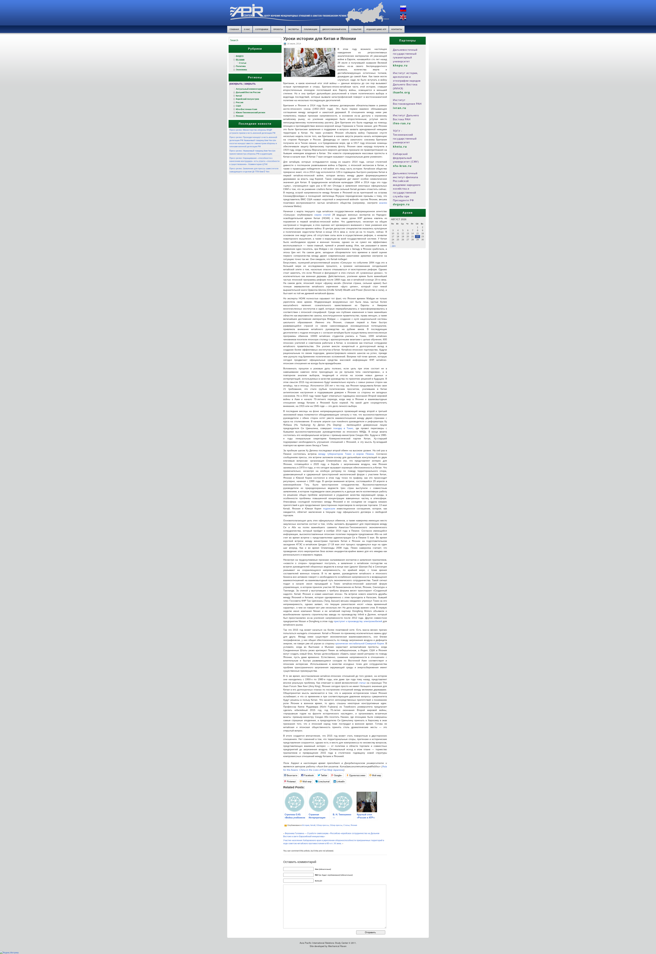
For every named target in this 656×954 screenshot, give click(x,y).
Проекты (278, 29)
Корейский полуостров (247, 98)
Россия (239, 102)
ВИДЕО (239, 56)
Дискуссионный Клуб (334, 29)
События (356, 29)
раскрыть (236, 83)
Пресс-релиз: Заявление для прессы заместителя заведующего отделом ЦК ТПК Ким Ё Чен (253, 170)
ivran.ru (399, 108)
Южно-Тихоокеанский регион (250, 112)
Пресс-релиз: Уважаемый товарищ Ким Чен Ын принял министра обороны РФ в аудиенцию (252, 152)
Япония (239, 115)
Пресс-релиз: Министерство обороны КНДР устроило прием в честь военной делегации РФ (252, 131)
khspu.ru (400, 65)
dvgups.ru (401, 204)
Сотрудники (261, 29)
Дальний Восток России (248, 92)
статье (362, 682)
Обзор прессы (322, 825)
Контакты (396, 29)
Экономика (241, 69)
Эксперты (293, 29)
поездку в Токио (343, 428)
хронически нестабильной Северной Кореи (359, 643)
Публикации (310, 29)
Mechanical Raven (337, 946)
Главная (234, 29)
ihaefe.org (401, 92)
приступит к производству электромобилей (358, 621)
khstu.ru (400, 146)
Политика (241, 66)
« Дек (392, 245)
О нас (247, 29)
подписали (329, 508)
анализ (383, 202)
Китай (239, 95)
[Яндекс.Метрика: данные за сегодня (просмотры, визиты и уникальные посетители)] (9, 952)
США (238, 105)
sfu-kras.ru (402, 166)
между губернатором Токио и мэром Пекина (346, 453)
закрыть (250, 83)
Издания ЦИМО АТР (376, 29)
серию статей (322, 214)
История (240, 59)
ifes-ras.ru (402, 123)
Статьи (242, 62)
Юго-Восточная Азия (246, 109)
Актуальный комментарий (249, 88)
